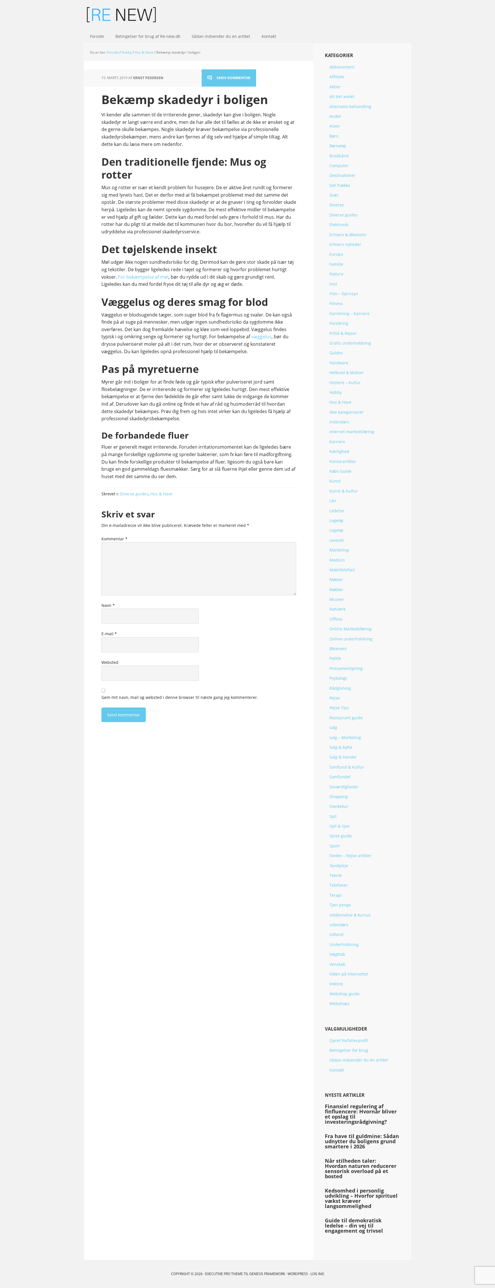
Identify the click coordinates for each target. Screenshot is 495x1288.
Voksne (336, 983)
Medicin (337, 560)
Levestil (336, 540)
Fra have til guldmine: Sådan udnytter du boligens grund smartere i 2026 (362, 1141)
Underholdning (344, 944)
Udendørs (338, 924)
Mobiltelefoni (342, 569)
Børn (334, 136)
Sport (334, 846)
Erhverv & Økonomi (347, 234)
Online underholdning (350, 639)
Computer (339, 165)
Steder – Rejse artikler (350, 855)
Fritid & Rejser (343, 333)
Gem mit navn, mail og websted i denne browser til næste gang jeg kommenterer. (179, 697)
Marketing (339, 550)
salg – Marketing (345, 737)
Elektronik (338, 224)
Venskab (337, 964)
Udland (336, 934)
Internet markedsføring (351, 431)
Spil (333, 816)
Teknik (335, 875)
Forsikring (338, 323)
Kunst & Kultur (343, 491)
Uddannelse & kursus (350, 915)
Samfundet (340, 776)
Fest (333, 284)
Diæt (333, 195)
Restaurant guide (346, 717)
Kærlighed (339, 451)
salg (333, 727)
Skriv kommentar (233, 77)
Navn (108, 605)
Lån (332, 500)
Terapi (335, 895)
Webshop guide (344, 993)
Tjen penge (340, 905)
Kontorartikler (342, 461)
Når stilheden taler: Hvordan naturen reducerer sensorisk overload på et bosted (360, 1168)
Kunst (335, 481)
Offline (335, 619)
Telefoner (338, 885)
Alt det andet (341, 96)
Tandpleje (338, 865)
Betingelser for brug (348, 1050)
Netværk (337, 609)
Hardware (338, 363)
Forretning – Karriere (349, 313)
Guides (336, 352)
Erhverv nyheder (345, 244)
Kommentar (114, 539)
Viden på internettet (348, 974)
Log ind (317, 1273)
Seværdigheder (344, 786)
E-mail (109, 633)
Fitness (336, 303)
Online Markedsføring (350, 629)
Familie (336, 264)
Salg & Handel (342, 757)
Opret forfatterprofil (348, 1040)
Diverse (336, 205)
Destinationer (342, 175)
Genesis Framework (267, 1273)
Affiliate (336, 76)
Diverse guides (134, 494)
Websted (109, 662)
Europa (336, 254)
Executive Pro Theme (224, 1273)
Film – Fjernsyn (343, 293)
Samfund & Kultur (346, 767)
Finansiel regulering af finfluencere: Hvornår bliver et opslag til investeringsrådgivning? (361, 1114)
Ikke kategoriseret (346, 412)
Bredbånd (339, 156)
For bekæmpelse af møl (143, 277)
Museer (336, 599)
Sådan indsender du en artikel (358, 1060)
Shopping (338, 796)
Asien (334, 126)
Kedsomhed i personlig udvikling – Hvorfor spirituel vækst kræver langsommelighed (361, 1198)
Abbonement (341, 67)
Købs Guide (340, 471)
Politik (335, 658)
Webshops (339, 1003)
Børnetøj (337, 145)
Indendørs (339, 422)
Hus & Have (161, 494)
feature (336, 274)
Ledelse (336, 510)
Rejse (334, 698)
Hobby (335, 392)
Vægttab (337, 954)
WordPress (298, 1273)
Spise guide (340, 836)
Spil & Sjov (339, 826)
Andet (335, 116)
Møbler (336, 579)
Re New (121, 14)
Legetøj (336, 520)
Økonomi (338, 648)
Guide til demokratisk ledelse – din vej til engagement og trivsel (354, 1225)
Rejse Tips (339, 707)
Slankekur (338, 806)
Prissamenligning (346, 668)
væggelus (261, 336)
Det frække (339, 185)
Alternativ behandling (350, 106)
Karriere (337, 441)
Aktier (335, 86)
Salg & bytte (340, 747)
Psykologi (338, 678)
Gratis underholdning (350, 343)
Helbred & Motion (346, 372)
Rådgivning (340, 688)
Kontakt (336, 1070)
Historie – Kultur (345, 382)
